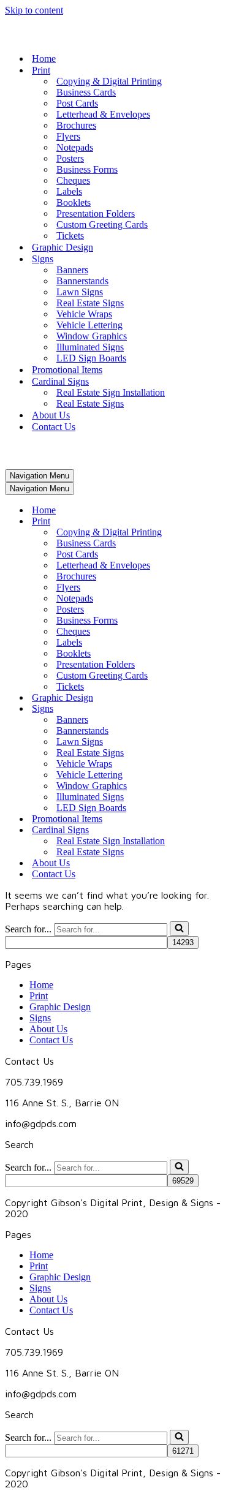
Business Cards (86, 92)
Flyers (68, 136)
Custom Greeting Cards (102, 224)
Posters (70, 158)
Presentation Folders (95, 213)
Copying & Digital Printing (109, 81)
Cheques (73, 180)
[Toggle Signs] (219, 709)
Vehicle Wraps (84, 314)
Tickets (70, 235)
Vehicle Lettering (89, 325)
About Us (51, 415)
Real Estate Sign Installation (110, 392)
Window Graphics (91, 336)
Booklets (73, 202)
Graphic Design (62, 247)
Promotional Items (67, 369)
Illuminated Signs (90, 347)
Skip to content (34, 10)
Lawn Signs (79, 292)
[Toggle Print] (219, 521)
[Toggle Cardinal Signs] (219, 830)
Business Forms (87, 169)
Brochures (76, 125)
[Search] (179, 928)
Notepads (74, 147)
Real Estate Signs (90, 303)
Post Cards (77, 103)
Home (44, 58)
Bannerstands (82, 281)
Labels (69, 191)
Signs (40, 1018)
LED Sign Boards (91, 358)
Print (38, 996)
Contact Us (53, 426)
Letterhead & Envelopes (103, 114)
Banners (72, 270)
